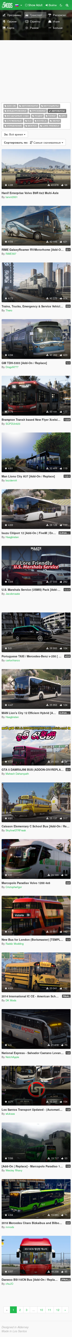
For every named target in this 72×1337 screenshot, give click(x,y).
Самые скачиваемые (33, 142)
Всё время (14, 134)
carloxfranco (13, 660)
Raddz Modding (15, 943)
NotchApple (12, 1057)
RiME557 (11, 254)
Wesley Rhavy (14, 1170)
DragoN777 (12, 367)
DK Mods (11, 1000)
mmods (10, 1227)
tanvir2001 (12, 197)
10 (41, 1310)
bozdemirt (11, 480)
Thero (9, 310)
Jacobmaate (13, 594)
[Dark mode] (61, 5)
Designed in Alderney (15, 1327)
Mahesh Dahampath (17, 773)
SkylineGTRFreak (16, 830)
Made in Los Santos (14, 1331)
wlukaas (10, 1113)
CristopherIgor (14, 887)
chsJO (9, 1284)
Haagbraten (12, 537)
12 (57, 1310)
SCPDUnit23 (13, 424)
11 (49, 1310)
